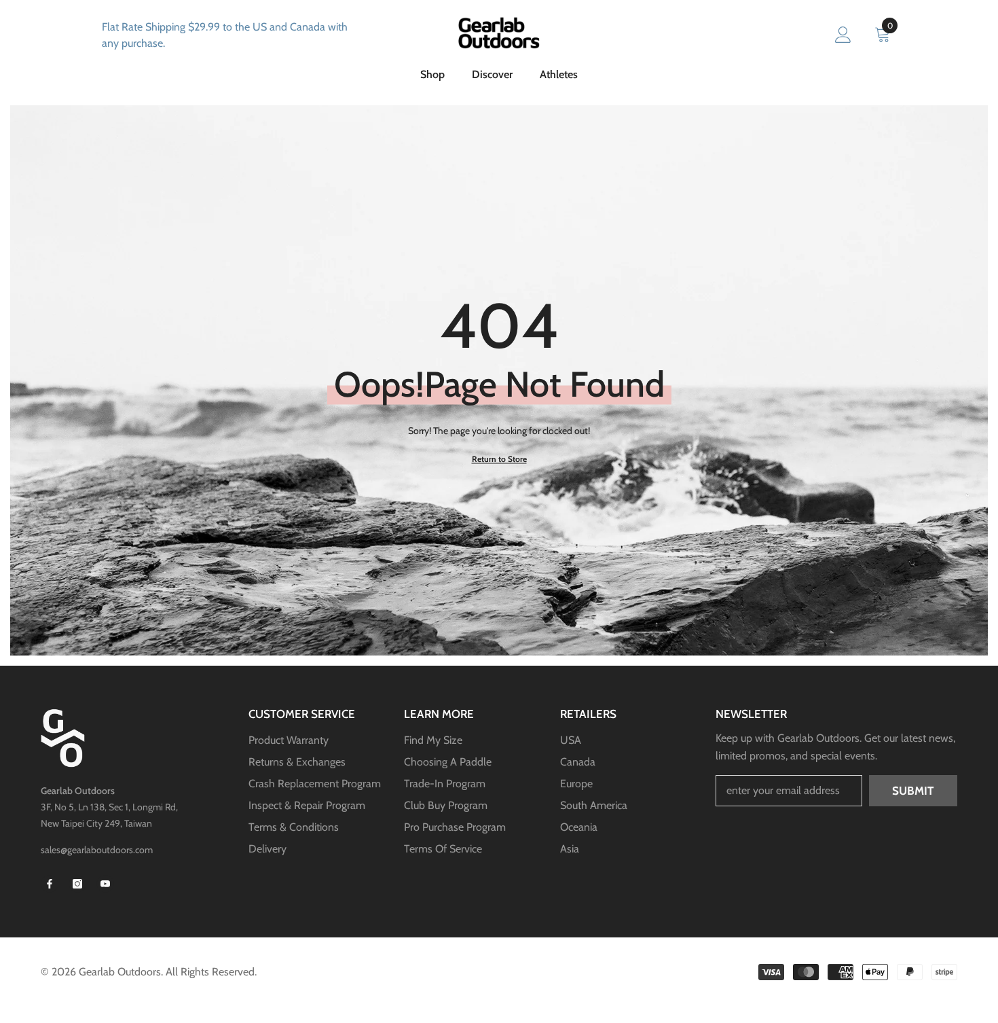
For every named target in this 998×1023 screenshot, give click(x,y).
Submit (913, 790)
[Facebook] (49, 884)
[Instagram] (77, 884)
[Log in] (843, 35)
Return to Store (499, 459)
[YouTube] (105, 884)
